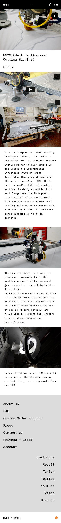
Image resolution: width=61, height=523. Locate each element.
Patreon (19, 322)
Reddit (48, 464)
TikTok (48, 471)
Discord (47, 500)
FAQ (6, 411)
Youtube (47, 485)
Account (10, 446)
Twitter (47, 478)
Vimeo (49, 493)
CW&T (6, 4)
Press (8, 425)
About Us (11, 404)
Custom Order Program (22, 418)
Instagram (45, 457)
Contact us (13, 432)
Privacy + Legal (18, 439)
